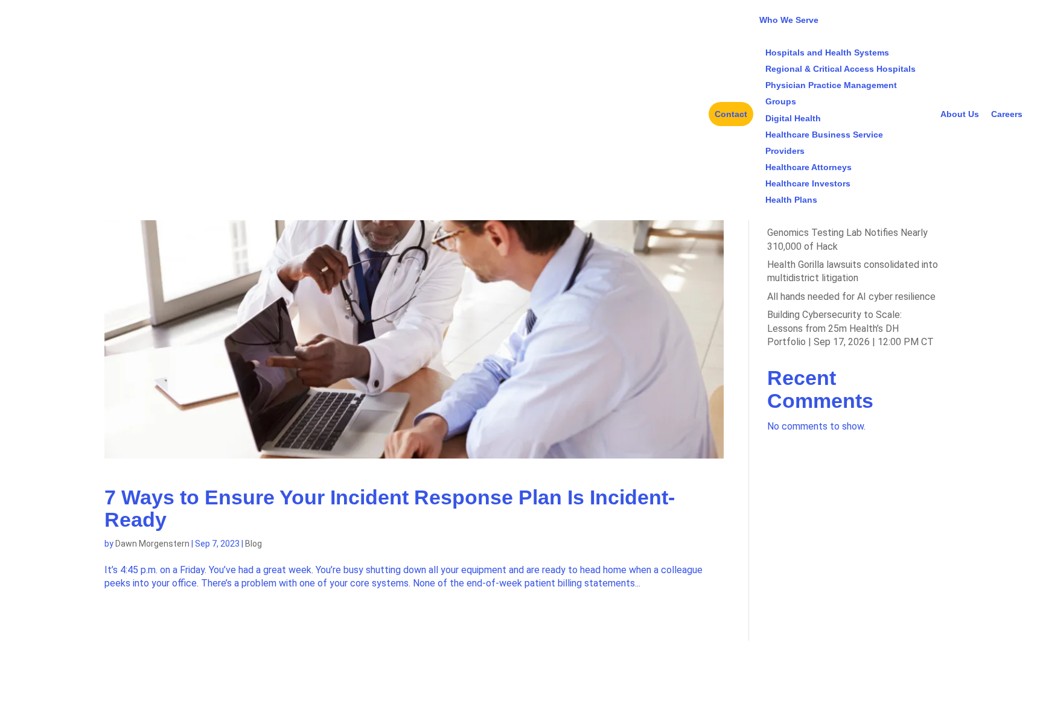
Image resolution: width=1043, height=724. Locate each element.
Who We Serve (788, 20)
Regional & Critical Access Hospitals (840, 69)
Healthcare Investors (807, 183)
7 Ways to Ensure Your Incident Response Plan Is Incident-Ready (389, 508)
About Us (959, 114)
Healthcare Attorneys (808, 167)
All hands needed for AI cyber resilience (851, 296)
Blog (253, 543)
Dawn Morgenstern (152, 543)
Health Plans (791, 200)
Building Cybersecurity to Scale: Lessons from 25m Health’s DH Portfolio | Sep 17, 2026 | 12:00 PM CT (850, 328)
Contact (731, 114)
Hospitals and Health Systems (827, 52)
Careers (1006, 114)
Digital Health (793, 118)
